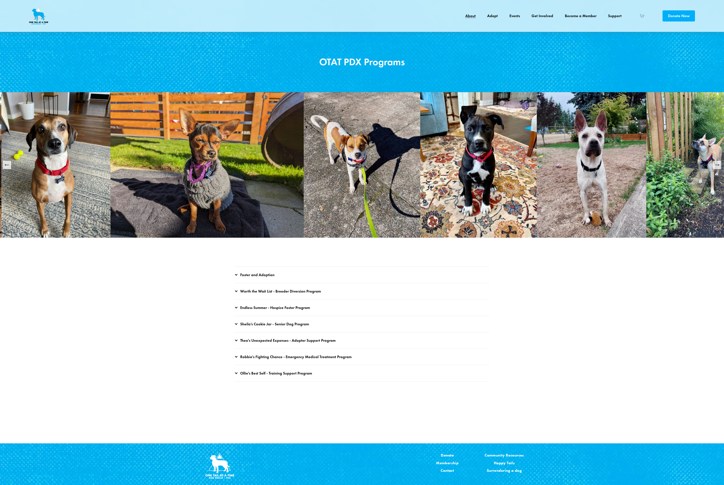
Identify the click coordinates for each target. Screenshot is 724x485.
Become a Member (581, 15)
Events (514, 15)
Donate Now (679, 15)
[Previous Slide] (7, 165)
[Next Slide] (717, 165)
